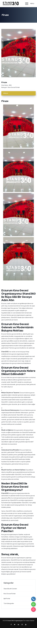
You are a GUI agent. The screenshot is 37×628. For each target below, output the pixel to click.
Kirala (5, 93)
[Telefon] (33, 599)
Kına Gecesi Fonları (14, 87)
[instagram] (33, 609)
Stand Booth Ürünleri (10, 589)
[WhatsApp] (33, 604)
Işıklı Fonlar (7, 598)
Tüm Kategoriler (9, 603)
